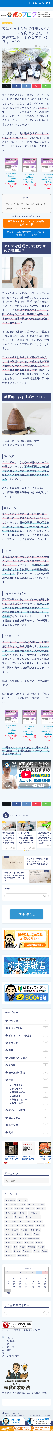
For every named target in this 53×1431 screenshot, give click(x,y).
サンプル (42, 1209)
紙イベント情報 (27, 1110)
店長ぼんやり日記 (27, 1057)
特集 (28, 1080)
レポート (10, 1226)
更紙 (20, 1243)
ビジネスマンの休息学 (27, 1035)
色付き (18, 1251)
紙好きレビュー (29, 1099)
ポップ (10, 1217)
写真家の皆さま (29, 1092)
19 (20, 1284)
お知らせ (27, 1020)
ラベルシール (12, 1221)
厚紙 (37, 1234)
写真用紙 (10, 1234)
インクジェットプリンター (16, 1204)
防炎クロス (11, 1255)
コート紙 (31, 1209)
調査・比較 (29, 1103)
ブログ (23, 1213)
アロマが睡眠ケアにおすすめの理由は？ (26, 204)
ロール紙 (41, 1226)
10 (8, 1281)
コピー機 (20, 1209)
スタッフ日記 (27, 1028)
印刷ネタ (29, 1096)
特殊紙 (40, 1243)
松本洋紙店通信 (27, 1072)
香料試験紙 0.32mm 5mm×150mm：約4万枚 (11, 177)
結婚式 (32, 1247)
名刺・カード (12, 1238)
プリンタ (28, 1043)
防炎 (45, 1251)
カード (10, 1209)
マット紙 (20, 1217)
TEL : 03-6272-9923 (39, 2)
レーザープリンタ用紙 (26, 1226)
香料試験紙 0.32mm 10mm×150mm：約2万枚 (29, 178)
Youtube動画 (11, 1200)
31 (8, 1290)
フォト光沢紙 (12, 1213)
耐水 (9, 1251)
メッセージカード (34, 1217)
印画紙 (29, 1234)
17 (8, 1284)
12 (20, 1281)
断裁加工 (10, 1243)
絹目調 (42, 1247)
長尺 (37, 1251)
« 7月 (7, 1293)
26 (20, 1287)
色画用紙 (28, 1251)
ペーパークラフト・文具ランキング (21, 1330)
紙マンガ (27, 1125)
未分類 (27, 1065)
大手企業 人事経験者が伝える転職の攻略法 (25, 1392)
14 (33, 1281)
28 (33, 1287)
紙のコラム (7, 23)
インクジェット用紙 (37, 1204)
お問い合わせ (26, 914)
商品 (28, 1050)
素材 (23, 1247)
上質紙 (25, 1230)
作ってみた (29, 1089)
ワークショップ (13, 1230)
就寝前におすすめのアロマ (19, 208)
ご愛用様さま (29, 1085)
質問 (27, 1132)
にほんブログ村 (10, 1356)
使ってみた (36, 1230)
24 (8, 1287)
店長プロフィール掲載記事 (30, 1238)
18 (14, 1284)
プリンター (34, 1213)
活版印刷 (30, 1243)
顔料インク (23, 1255)
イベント (23, 1200)
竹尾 (9, 1247)
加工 (20, 1234)
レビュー (38, 1221)
